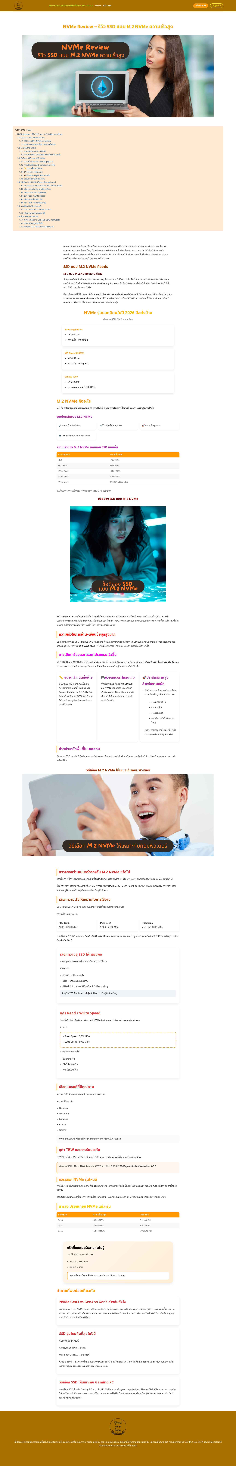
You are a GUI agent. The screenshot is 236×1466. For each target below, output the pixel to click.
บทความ (98, 5)
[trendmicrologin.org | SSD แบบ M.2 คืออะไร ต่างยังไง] (29, 5)
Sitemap (107, 5)
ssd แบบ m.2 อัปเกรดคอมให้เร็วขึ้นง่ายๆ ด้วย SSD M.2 (71, 5)
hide (29, 130)
